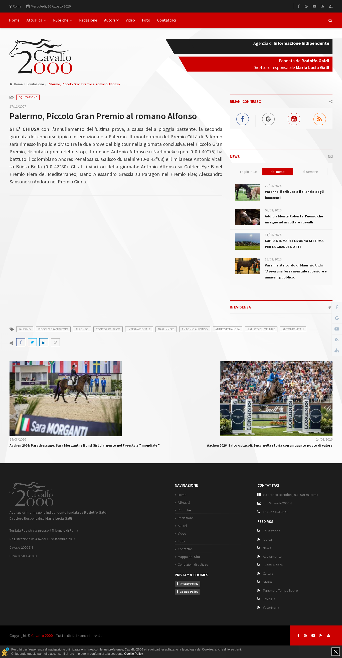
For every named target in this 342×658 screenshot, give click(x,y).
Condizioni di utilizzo (193, 564)
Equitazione (35, 84)
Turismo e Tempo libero (280, 590)
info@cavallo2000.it (277, 503)
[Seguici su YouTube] (313, 635)
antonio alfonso (195, 329)
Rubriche (60, 20)
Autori (109, 20)
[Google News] (306, 6)
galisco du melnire (261, 329)
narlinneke (166, 329)
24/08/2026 (18, 439)
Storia (267, 582)
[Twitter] (32, 342)
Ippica (267, 539)
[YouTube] (314, 6)
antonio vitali (293, 329)
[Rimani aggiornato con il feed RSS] (320, 635)
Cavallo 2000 (42, 635)
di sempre (310, 171)
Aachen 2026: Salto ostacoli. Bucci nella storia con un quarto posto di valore (269, 445)
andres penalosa (227, 329)
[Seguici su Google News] (305, 635)
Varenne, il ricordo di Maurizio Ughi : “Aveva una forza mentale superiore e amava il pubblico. (296, 271)
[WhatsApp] (55, 342)
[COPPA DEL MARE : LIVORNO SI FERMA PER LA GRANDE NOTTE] (247, 241)
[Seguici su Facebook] (298, 635)
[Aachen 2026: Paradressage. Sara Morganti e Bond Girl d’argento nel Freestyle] (66, 398)
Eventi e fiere (273, 565)
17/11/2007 (18, 106)
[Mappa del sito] (330, 6)
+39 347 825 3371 (275, 511)
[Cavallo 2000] (41, 50)
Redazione (88, 20)
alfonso (82, 329)
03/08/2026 (273, 210)
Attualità (34, 20)
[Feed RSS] (322, 6)
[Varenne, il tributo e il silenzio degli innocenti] (247, 192)
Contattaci (166, 20)
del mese (278, 171)
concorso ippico (108, 329)
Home (14, 20)
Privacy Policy (189, 583)
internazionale (139, 329)
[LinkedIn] (43, 342)
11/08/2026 (273, 234)
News (267, 548)
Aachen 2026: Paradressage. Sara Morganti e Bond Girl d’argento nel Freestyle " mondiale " (85, 445)
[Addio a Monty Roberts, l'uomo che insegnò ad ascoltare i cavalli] (247, 217)
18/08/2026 (273, 259)
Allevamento (272, 556)
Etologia (269, 599)
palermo (25, 329)
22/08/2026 (273, 185)
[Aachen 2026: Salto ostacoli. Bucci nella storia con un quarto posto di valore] (276, 398)
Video (130, 20)
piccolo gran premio (53, 329)
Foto (146, 20)
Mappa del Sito (189, 556)
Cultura (268, 573)
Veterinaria (271, 607)
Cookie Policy (189, 591)
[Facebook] (299, 6)
